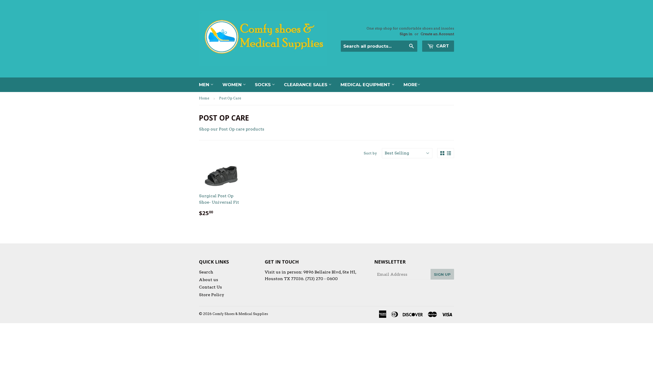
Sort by (370, 153)
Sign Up (442, 274)
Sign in (406, 34)
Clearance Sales (306, 84)
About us (208, 279)
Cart (442, 45)
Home (204, 98)
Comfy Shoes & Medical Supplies (240, 314)
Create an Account (437, 34)
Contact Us (210, 287)
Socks (263, 84)
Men (204, 84)
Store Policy (211, 294)
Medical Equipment (366, 84)
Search (206, 272)
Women (232, 84)
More (410, 84)
